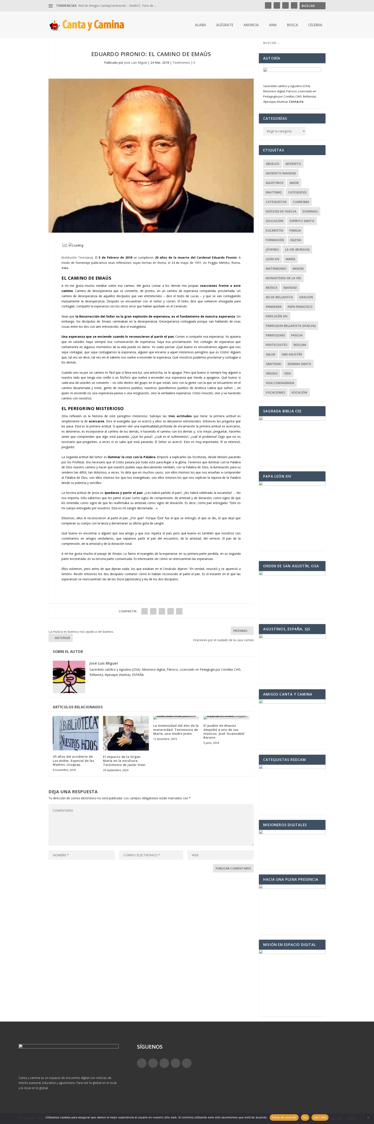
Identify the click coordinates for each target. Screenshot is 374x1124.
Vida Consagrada (280, 383)
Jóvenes (272, 249)
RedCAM (299, 345)
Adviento (293, 164)
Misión (298, 268)
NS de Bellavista (279, 297)
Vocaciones (275, 392)
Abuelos (272, 164)
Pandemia (273, 307)
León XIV (272, 259)
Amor (294, 183)
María (290, 259)
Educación (274, 221)
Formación (275, 240)
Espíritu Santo (302, 221)
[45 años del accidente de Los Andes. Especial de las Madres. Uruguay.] (76, 733)
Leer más (320, 1117)
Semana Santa (299, 364)
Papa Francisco (300, 307)
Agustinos (274, 183)
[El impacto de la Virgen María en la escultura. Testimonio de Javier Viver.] (126, 733)
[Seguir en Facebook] (142, 1063)
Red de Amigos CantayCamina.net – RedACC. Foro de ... (117, 5)
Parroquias (275, 335)
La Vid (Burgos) (297, 249)
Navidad (290, 287)
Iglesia (295, 240)
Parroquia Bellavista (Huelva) (291, 326)
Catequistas (276, 202)
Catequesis (297, 192)
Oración (306, 297)
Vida (287, 373)
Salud (270, 354)
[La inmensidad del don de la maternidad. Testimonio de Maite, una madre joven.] (176, 717)
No (305, 1117)
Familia (295, 230)
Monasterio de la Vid (283, 278)
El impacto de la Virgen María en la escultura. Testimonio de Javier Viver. (125, 761)
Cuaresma (301, 202)
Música (271, 287)
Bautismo (274, 192)
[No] (368, 1117)
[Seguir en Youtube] (187, 1063)
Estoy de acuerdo (284, 1117)
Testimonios (181, 62)
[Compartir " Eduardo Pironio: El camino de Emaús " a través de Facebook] (144, 611)
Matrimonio (276, 268)
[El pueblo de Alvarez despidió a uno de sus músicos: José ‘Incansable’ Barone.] (226, 717)
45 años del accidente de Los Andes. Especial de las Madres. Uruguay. (73, 760)
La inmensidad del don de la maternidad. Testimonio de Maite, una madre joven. (176, 729)
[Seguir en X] (153, 1063)
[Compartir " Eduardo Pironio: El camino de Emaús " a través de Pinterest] (162, 611)
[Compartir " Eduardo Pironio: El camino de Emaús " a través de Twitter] (153, 611)
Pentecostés (276, 345)
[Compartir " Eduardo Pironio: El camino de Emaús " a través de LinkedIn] (170, 611)
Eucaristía (274, 230)
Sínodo (272, 373)
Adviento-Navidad (281, 173)
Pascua (297, 335)
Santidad (273, 364)
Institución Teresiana (77, 257)
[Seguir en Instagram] (164, 1063)
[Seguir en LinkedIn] (175, 1063)
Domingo (310, 211)
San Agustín (292, 354)
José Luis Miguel (135, 62)
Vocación (299, 392)
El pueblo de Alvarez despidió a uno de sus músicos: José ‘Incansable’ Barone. (224, 731)
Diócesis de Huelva (281, 211)
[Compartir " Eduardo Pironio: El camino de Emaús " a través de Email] (179, 611)
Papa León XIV (277, 316)
